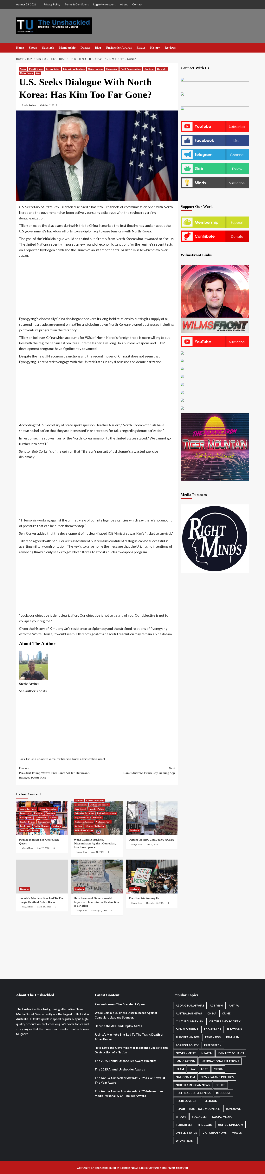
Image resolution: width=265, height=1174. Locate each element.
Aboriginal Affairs (190, 1005)
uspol (101, 759)
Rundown (149, 69)
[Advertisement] (97, 287)
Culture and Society (99, 805)
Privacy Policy (52, 4)
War (38, 73)
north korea (48, 759)
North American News (131, 69)
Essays (141, 47)
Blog (98, 47)
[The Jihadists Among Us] (152, 876)
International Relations (74, 69)
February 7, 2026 (99, 910)
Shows (33, 47)
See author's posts (33, 691)
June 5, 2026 (152, 844)
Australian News (28, 809)
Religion (210, 1100)
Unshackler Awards (119, 47)
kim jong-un (33, 759)
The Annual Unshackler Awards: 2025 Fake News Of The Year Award (130, 1080)
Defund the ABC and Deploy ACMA (151, 839)
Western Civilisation (29, 830)
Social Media (222, 1116)
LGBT (204, 1069)
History (155, 47)
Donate (85, 47)
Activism (79, 800)
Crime (226, 1013)
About (124, 4)
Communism (81, 805)
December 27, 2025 (155, 903)
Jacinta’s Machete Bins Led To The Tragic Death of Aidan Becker (129, 1037)
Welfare (78, 826)
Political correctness (106, 813)
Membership (67, 47)
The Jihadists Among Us (144, 898)
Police (220, 1085)
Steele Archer (29, 105)
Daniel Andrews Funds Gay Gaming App (149, 770)
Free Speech (25, 817)
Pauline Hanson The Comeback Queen (120, 1004)
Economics (212, 1029)
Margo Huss (27, 848)
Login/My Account (104, 4)
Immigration (44, 822)
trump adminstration (84, 759)
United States (26, 73)
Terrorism (184, 1124)
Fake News (213, 1037)
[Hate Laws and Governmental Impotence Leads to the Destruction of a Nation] (97, 876)
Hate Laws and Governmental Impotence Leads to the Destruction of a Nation (96, 902)
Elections (38, 813)
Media (218, 1069)
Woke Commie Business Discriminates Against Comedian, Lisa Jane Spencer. (95, 843)
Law (193, 1069)
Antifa (234, 1005)
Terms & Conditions (77, 4)
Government (41, 817)
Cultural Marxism (189, 1021)
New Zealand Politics (217, 1077)
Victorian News (103, 822)
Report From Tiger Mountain (198, 1108)
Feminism (50, 813)
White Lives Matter (84, 830)
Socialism (199, 1116)
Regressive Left (82, 817)
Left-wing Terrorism (84, 813)
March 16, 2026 (44, 907)
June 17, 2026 (43, 848)
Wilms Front (185, 1140)
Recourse (223, 1093)
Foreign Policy (53, 69)
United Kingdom (230, 1124)
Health (206, 1053)
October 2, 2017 (48, 105)
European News (187, 1037)
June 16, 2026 (97, 852)
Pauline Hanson (41, 826)
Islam (180, 1069)
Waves (237, 1132)
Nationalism (111, 69)
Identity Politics (27, 822)
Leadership (25, 826)
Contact (137, 4)
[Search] (246, 47)
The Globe (161, 69)
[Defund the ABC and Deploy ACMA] (152, 818)
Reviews (170, 47)
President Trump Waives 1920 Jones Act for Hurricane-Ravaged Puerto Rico (54, 773)
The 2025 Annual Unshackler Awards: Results (125, 1061)
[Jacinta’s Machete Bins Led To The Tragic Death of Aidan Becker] (42, 876)
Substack (48, 47)
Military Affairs (95, 69)
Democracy (25, 813)
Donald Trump (36, 69)
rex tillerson (64, 759)
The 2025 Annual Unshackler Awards (120, 1069)
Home (20, 47)
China (23, 69)
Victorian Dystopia (84, 822)
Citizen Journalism (47, 809)
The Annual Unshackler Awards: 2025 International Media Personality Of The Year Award (129, 1093)
